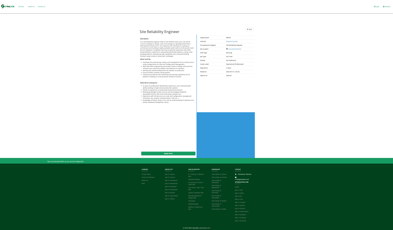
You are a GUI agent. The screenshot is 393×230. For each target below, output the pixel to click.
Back (250, 29)
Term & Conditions (148, 177)
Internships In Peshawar (216, 192)
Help (143, 183)
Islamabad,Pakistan (234, 49)
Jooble (237, 187)
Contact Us (41, 6)
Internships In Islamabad (216, 181)
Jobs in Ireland (240, 208)
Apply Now (168, 153)
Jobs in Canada (240, 202)
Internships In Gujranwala (216, 205)
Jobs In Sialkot (169, 199)
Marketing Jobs (193, 204)
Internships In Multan (219, 201)
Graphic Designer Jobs (196, 193)
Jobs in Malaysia (240, 215)
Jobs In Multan (170, 193)
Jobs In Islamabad (171, 180)
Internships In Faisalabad (216, 197)
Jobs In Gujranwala (171, 196)
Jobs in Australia (240, 221)
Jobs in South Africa (241, 211)
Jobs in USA (239, 199)
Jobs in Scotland (240, 218)
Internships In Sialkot (219, 209)
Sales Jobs (191, 201)
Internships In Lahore (219, 174)
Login (377, 6)
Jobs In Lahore (170, 174)
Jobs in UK (238, 196)
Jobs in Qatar (239, 193)
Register (388, 6)
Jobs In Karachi (170, 177)
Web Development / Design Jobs (195, 197)
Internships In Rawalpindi (216, 186)
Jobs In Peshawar (171, 186)
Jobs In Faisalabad (171, 190)
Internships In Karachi (219, 177)
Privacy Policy (146, 174)
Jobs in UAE (239, 190)
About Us (31, 6)
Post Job (21, 6)
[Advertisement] (167, 127)
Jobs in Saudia (240, 205)
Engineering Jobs (232, 41)
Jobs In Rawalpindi (171, 183)
